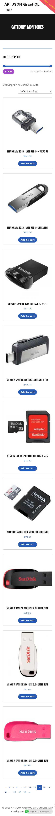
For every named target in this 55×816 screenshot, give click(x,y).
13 (30, 787)
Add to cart (28, 163)
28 (19, 792)
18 (5, 792)
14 (34, 787)
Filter (8, 71)
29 (24, 792)
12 (25, 787)
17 (49, 787)
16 (44, 787)
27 (14, 792)
